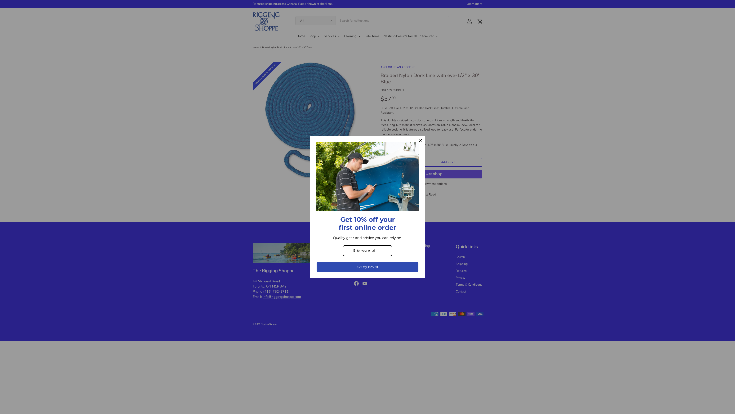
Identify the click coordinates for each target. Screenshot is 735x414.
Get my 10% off (367, 267)
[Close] (420, 140)
